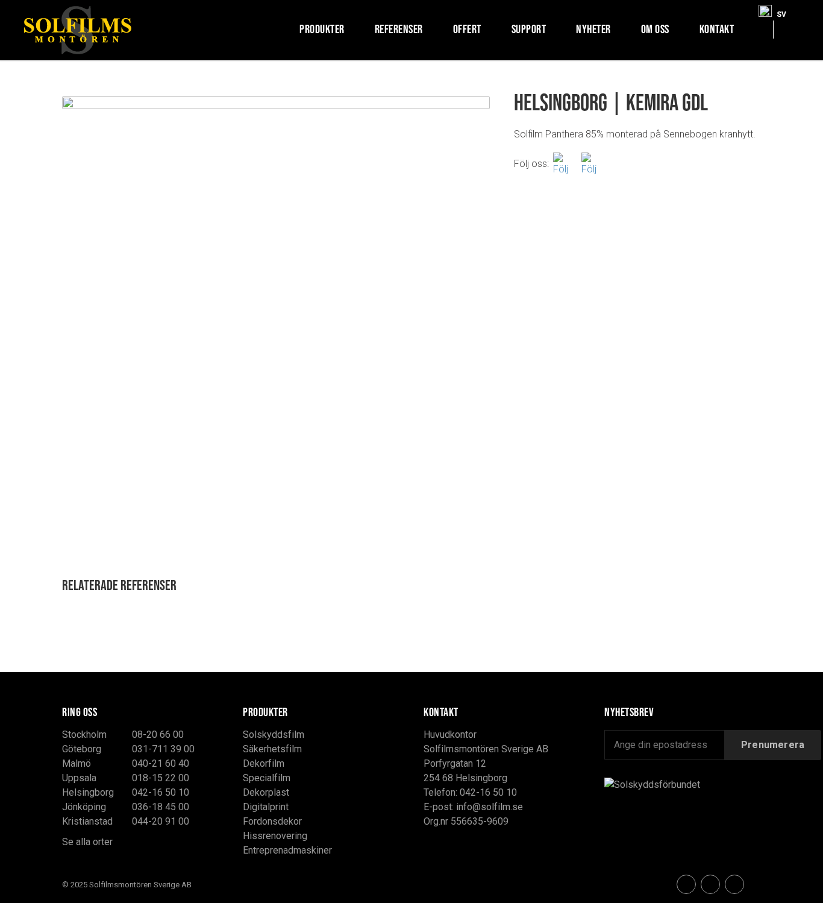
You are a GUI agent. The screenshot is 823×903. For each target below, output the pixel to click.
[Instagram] (593, 163)
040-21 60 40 (160, 763)
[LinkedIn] (734, 884)
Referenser (399, 29)
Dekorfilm (263, 763)
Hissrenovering (275, 836)
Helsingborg (88, 792)
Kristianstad (87, 821)
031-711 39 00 (163, 749)
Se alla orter (87, 842)
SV (781, 11)
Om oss (655, 29)
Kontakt (716, 29)
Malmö (76, 763)
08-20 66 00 (158, 734)
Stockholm (84, 734)
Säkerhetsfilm (272, 749)
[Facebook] (565, 163)
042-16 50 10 (160, 792)
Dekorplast (266, 792)
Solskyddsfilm (273, 734)
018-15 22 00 (160, 778)
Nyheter (593, 29)
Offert (467, 29)
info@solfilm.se (489, 807)
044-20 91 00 (160, 821)
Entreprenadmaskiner (287, 850)
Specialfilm (266, 778)
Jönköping (84, 807)
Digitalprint (266, 807)
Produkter (322, 29)
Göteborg (81, 749)
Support (529, 29)
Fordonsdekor (272, 821)
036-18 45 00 (160, 807)
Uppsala (79, 778)
